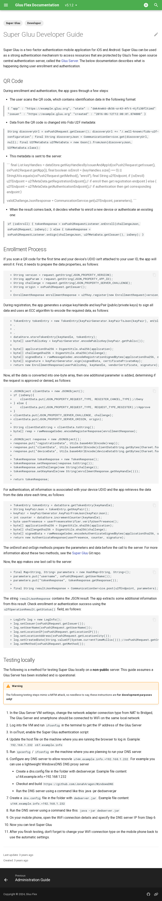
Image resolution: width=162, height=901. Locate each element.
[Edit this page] (156, 34)
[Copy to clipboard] (154, 274)
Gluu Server (69, 61)
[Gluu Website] (156, 894)
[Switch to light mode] (146, 5)
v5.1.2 (69, 5)
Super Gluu (80, 553)
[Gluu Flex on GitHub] (148, 894)
